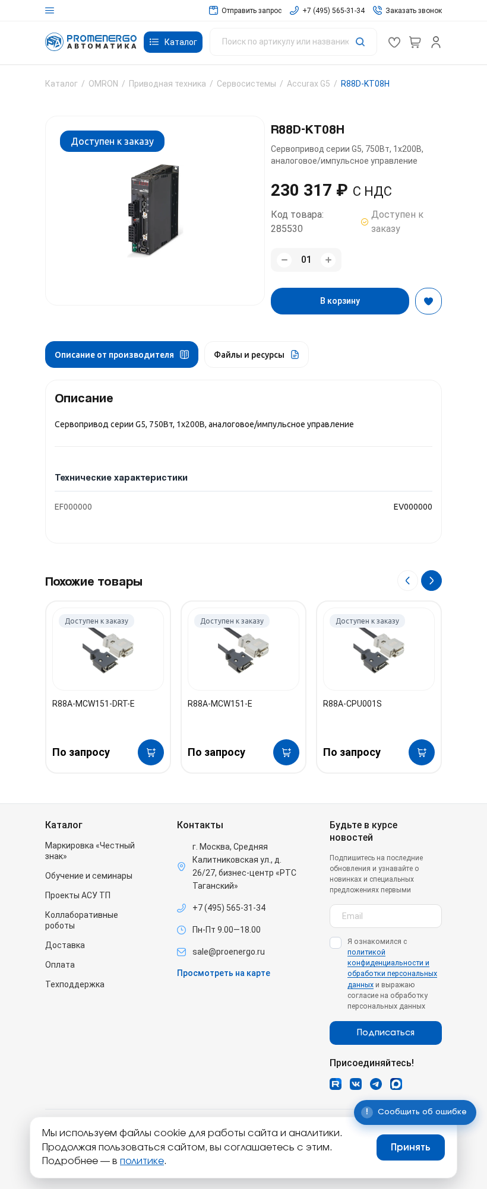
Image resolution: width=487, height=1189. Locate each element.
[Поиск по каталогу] (293, 42)
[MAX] (396, 1084)
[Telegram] (376, 1084)
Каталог (61, 84)
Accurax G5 (308, 84)
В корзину (340, 301)
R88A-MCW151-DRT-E (93, 703)
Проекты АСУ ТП (77, 895)
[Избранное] (394, 42)
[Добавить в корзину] (151, 752)
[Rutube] (335, 1084)
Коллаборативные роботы (81, 920)
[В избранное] (428, 301)
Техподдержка (75, 984)
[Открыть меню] (49, 10)
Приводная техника (167, 84)
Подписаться (386, 1033)
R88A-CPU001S (352, 703)
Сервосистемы (246, 84)
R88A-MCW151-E (220, 703)
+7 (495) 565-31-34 (228, 908)
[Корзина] (415, 42)
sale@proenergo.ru (228, 951)
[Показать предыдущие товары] (407, 580)
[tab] (121, 354)
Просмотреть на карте (223, 973)
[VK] (356, 1084)
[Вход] (436, 42)
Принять (411, 1147)
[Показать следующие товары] (431, 580)
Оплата (60, 964)
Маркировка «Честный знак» (90, 851)
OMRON (103, 84)
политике (142, 1161)
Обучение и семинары (88, 875)
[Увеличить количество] (328, 260)
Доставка (65, 945)
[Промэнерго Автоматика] (91, 42)
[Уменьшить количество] (284, 260)
